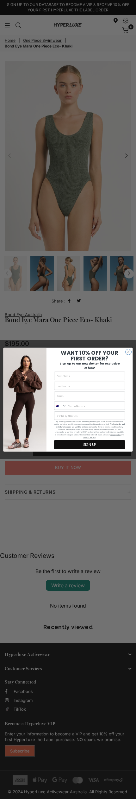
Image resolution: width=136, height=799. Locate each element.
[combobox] (60, 405)
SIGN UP (89, 444)
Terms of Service (89, 437)
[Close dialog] (128, 352)
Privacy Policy (115, 435)
